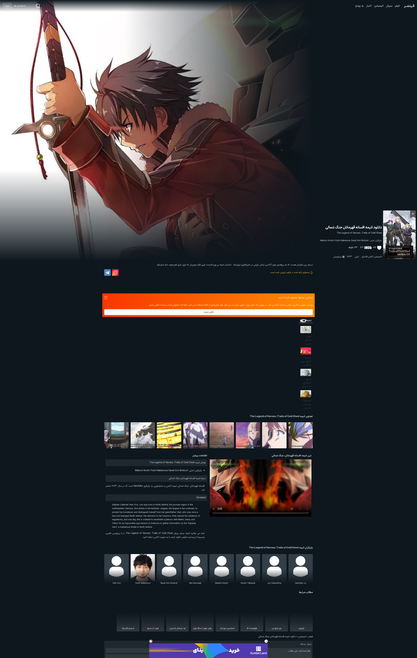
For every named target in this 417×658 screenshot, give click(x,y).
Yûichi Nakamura (342, 240)
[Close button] (266, 641)
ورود (7, 5)
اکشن (370, 256)
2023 (349, 256)
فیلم (397, 6)
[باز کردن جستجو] (38, 6)
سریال (389, 6)
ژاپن (357, 256)
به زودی (359, 6)
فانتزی (364, 256)
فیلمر (310, 636)
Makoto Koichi (327, 240)
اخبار (369, 6)
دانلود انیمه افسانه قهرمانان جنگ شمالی (353, 227)
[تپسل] (150, 641)
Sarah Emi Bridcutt (360, 240)
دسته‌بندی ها (19, 5)
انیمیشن (378, 6)
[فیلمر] (408, 6)
